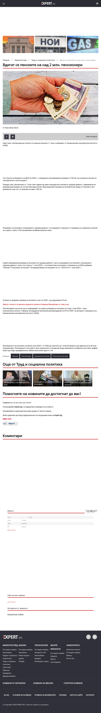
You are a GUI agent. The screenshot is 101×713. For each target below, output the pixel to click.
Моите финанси (55, 647)
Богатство (70, 658)
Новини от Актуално (14, 683)
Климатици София (15, 614)
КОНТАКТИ (90, 695)
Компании (23, 652)
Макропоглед (10, 645)
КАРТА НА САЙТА (76, 695)
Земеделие (7, 673)
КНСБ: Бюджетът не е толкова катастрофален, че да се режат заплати (77, 382)
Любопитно (73, 645)
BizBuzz (69, 655)
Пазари (21, 661)
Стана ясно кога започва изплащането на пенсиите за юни (16, 382)
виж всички (11, 602)
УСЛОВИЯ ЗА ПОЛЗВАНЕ (22, 695)
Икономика (7, 652)
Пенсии (15, 356)
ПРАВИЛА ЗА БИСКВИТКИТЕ (45, 695)
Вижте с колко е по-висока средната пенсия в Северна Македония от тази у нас (36, 304)
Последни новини (10, 649)
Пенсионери (26, 356)
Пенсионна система (60, 356)
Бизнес (22, 645)
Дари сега (7, 418)
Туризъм (6, 670)
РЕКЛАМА (63, 695)
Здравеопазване (9, 676)
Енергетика (7, 658)
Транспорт (7, 667)
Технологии (41, 645)
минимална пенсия (41, 356)
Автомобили (39, 655)
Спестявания (55, 662)
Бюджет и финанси (10, 655)
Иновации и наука (42, 661)
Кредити (53, 656)
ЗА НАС (6, 695)
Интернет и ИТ (40, 652)
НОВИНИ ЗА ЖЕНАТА (43, 683)
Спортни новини (73, 683)
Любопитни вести (73, 649)
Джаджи (38, 658)
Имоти (53, 659)
